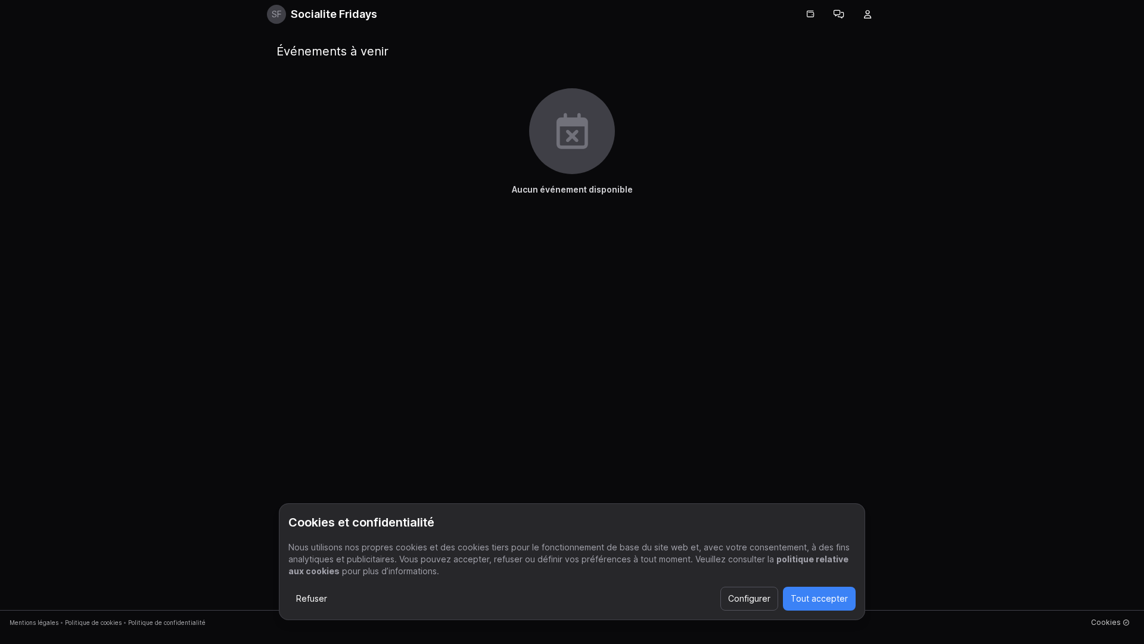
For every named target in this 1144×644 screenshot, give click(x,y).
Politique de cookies (93, 622)
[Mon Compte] (867, 14)
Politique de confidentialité (167, 622)
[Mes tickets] (810, 14)
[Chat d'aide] (838, 14)
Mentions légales (34, 622)
